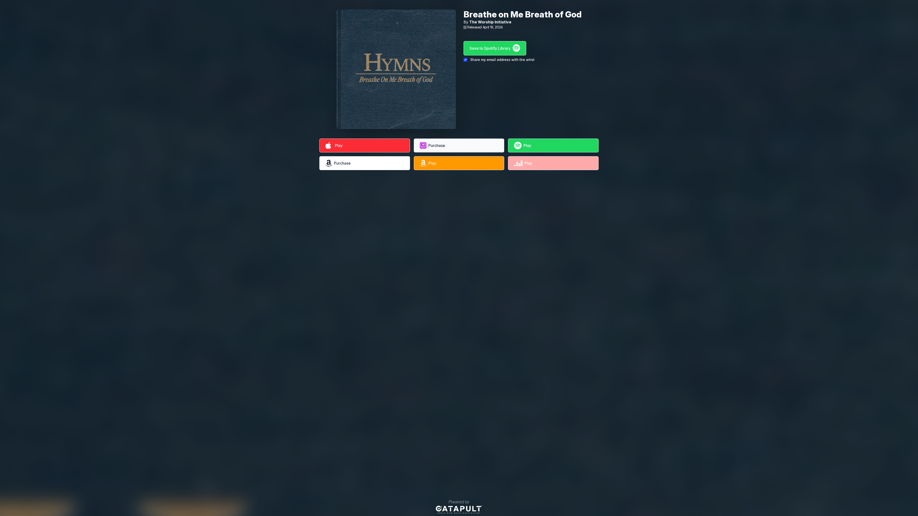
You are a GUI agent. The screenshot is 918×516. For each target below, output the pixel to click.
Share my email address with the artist (502, 60)
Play (338, 145)
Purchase (436, 145)
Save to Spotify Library (490, 48)
